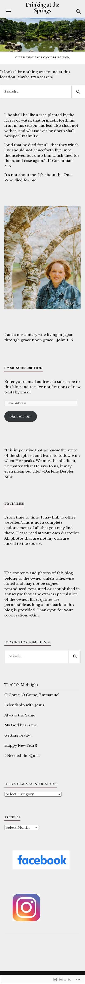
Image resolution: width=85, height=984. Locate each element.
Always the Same (19, 715)
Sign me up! (20, 416)
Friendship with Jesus (24, 705)
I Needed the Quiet (22, 756)
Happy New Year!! (20, 745)
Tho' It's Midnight (21, 685)
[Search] (74, 11)
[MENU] (8, 11)
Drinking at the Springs (42, 7)
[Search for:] (42, 91)
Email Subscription (23, 368)
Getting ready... (18, 735)
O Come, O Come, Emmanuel (31, 695)
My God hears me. (21, 725)
